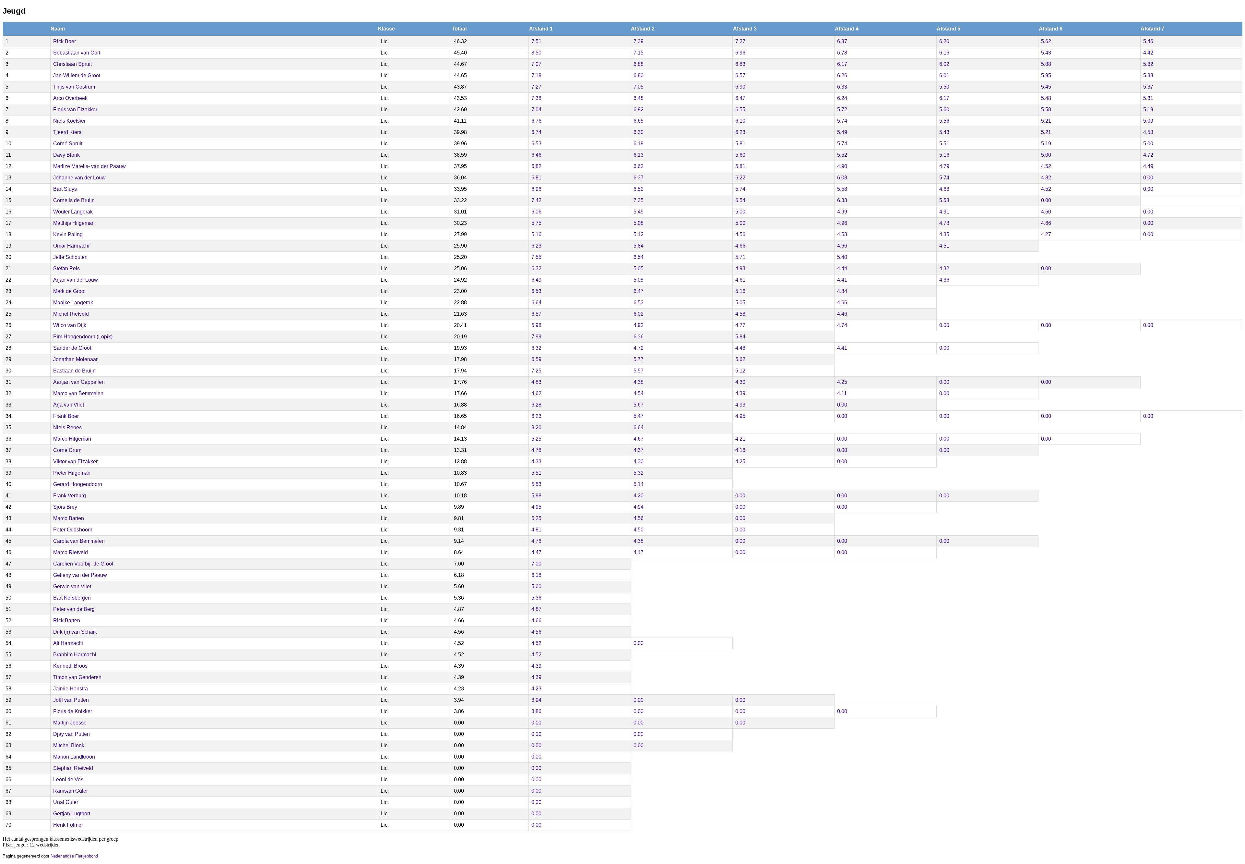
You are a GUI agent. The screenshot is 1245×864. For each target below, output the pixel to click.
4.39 (740, 393)
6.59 (536, 359)
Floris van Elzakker (75, 109)
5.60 (944, 109)
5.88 (1046, 64)
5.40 (842, 257)
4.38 (639, 382)
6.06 (536, 211)
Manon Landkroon (74, 757)
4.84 (842, 291)
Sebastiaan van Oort (76, 52)
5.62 (1046, 41)
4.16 (740, 450)
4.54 (639, 393)
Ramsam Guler (70, 791)
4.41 (842, 280)
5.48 (1046, 98)
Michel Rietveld (71, 314)
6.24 (842, 98)
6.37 (639, 177)
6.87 (842, 41)
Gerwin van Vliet (72, 586)
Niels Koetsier (69, 121)
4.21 (740, 439)
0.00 (1148, 177)
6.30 (639, 132)
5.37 (1148, 87)
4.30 (740, 382)
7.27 (740, 41)
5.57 (639, 370)
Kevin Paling (68, 234)
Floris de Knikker (72, 711)
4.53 (842, 234)
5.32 (639, 473)
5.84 (639, 246)
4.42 (1148, 52)
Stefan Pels (66, 268)
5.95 (1046, 75)
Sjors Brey (65, 507)
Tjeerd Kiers (67, 132)
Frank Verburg (69, 495)
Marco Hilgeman (72, 439)
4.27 (1046, 234)
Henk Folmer (68, 825)
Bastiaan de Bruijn (74, 370)
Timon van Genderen (77, 677)
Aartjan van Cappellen (79, 382)
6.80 (639, 75)
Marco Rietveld (70, 552)
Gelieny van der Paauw (80, 575)
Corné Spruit (67, 143)
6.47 (740, 98)
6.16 (944, 52)
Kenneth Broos (70, 666)
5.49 (842, 132)
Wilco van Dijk (69, 325)
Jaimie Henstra (70, 688)
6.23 (740, 132)
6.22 (740, 177)
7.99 (536, 336)
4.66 (1046, 223)
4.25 (842, 382)
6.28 (536, 405)
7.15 (639, 52)
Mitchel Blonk (68, 745)
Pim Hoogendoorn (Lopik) (83, 336)
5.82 (1148, 64)
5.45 (1046, 87)
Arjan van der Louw (75, 280)
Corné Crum (67, 450)
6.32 (536, 268)
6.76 (536, 121)
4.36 (944, 280)
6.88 (639, 64)
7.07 (536, 64)
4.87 (536, 609)
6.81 (536, 177)
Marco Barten (68, 518)
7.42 (536, 200)
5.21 (1046, 121)
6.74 (536, 132)
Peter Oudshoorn (72, 529)
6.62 (639, 166)
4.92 (639, 325)
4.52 (1046, 166)
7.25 (536, 370)
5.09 (1148, 121)
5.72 (842, 109)
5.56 (944, 121)
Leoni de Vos (68, 779)
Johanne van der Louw (79, 177)
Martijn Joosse (70, 722)
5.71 (740, 257)
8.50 (536, 52)
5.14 (639, 484)
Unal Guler (65, 802)
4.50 (639, 529)
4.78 (944, 223)
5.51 (944, 143)
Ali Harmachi (68, 643)
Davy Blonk (66, 155)
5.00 (1148, 143)
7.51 (536, 41)
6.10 (740, 121)
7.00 (536, 563)
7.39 (639, 41)
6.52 (639, 189)
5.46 (1148, 41)
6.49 (536, 280)
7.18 (536, 75)
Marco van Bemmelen (78, 393)
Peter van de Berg (74, 609)
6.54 (740, 200)
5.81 (740, 143)
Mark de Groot (69, 291)
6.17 (842, 64)
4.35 (944, 234)
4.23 (536, 688)
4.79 (944, 166)
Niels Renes (67, 427)
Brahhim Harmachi (74, 654)
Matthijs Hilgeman (74, 223)
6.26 (842, 75)
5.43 (1046, 52)
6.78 (842, 52)
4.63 (944, 189)
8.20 (536, 427)
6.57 (740, 75)
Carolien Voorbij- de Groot (83, 563)
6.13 (639, 155)
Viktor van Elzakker (75, 461)
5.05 (639, 268)
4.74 (842, 325)
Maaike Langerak (73, 302)
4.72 (1148, 155)
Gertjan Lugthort (71, 813)
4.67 (639, 439)
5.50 (944, 87)
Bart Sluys (65, 189)
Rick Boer (64, 41)
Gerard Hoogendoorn (77, 484)
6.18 (639, 143)
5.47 (639, 416)
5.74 (842, 121)
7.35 (639, 200)
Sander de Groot (72, 348)
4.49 (1148, 166)
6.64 (536, 302)
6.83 (740, 64)
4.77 (740, 325)
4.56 (740, 234)
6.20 (944, 41)
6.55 (740, 109)
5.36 (536, 598)
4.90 (842, 166)
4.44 (842, 268)
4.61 (740, 280)
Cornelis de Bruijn (74, 200)
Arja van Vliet (68, 405)
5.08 (639, 223)
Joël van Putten (71, 700)
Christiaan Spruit (72, 64)
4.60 (1046, 211)
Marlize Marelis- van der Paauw (89, 166)
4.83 (536, 382)
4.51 (944, 246)
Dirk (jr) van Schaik (75, 632)
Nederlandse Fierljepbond (74, 856)
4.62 (536, 393)
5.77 (639, 359)
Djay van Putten (71, 734)
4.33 (536, 461)
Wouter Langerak (73, 211)
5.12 (639, 234)
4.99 (842, 211)
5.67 (639, 405)
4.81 (536, 529)
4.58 (1148, 132)
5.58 (1046, 109)
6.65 (639, 121)
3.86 (536, 711)
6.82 (536, 166)
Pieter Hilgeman (71, 473)
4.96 (842, 223)
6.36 (639, 336)
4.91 (944, 211)
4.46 (842, 314)
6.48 (639, 98)
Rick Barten (66, 620)
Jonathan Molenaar (75, 359)
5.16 (944, 155)
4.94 (639, 507)
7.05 (639, 87)
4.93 (740, 268)
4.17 (639, 552)
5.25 (536, 439)
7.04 (536, 109)
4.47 (536, 552)
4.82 (1046, 177)
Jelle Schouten (70, 257)
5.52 (842, 155)
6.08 (842, 177)
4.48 (740, 348)
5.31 (1148, 98)
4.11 (842, 393)
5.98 (536, 325)
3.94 (536, 700)
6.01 (944, 75)
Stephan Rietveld (73, 768)
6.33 (842, 87)
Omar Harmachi (71, 246)
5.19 (1148, 109)
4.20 (639, 495)
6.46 (536, 155)
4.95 (740, 416)
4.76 (536, 541)
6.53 (536, 143)
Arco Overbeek (70, 98)
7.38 (536, 98)
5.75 (536, 223)
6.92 (639, 109)
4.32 (944, 268)
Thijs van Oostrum (74, 87)
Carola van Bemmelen (79, 541)
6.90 (740, 87)
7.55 (536, 257)
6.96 (740, 52)
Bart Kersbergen (72, 598)
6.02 (944, 64)
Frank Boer (66, 416)
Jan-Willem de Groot (76, 75)
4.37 (639, 450)
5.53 (536, 484)
